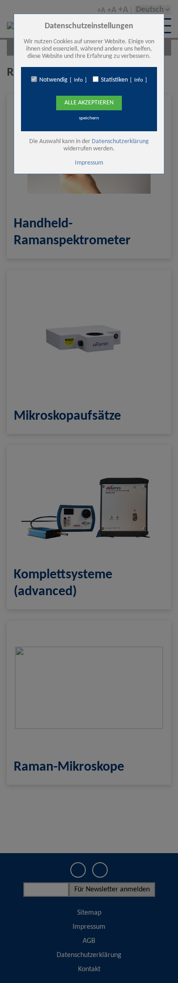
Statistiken (114, 80)
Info (78, 80)
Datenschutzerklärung (120, 141)
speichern (89, 118)
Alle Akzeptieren (89, 102)
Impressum (89, 163)
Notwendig (53, 80)
